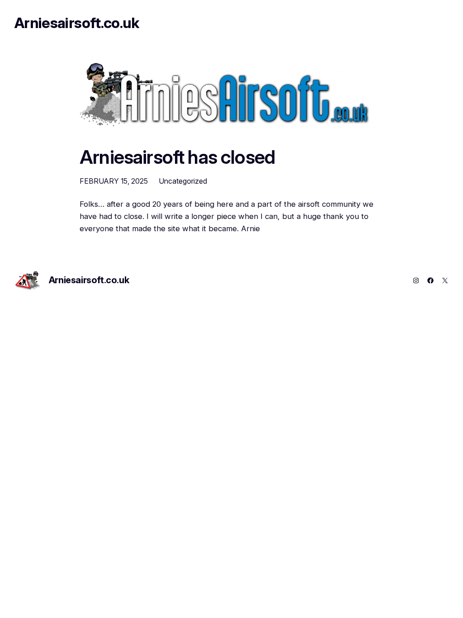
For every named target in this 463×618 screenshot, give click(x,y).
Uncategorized (183, 180)
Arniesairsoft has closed (177, 157)
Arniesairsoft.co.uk (76, 23)
